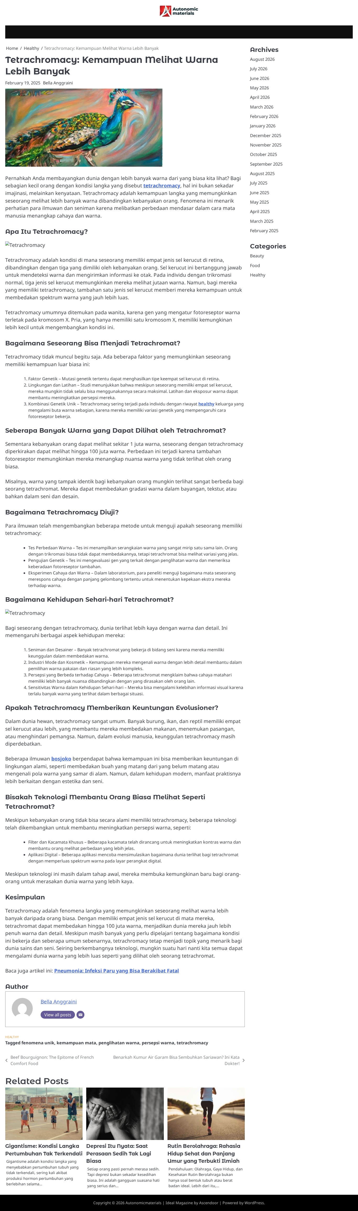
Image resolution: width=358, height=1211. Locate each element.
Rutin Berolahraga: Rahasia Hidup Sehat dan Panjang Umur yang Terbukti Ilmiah (203, 1153)
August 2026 (262, 59)
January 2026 (262, 126)
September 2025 (266, 164)
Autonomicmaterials (143, 1202)
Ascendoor (208, 1202)
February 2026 (264, 116)
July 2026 (258, 69)
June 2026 (259, 78)
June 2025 (259, 193)
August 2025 (262, 173)
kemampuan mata (76, 1043)
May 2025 (259, 202)
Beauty (257, 256)
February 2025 (264, 230)
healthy (206, 404)
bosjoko (61, 758)
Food (255, 265)
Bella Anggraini (58, 83)
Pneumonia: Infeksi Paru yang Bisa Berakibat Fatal (116, 970)
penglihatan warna (119, 1043)
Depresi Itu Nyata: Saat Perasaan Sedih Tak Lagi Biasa (118, 1153)
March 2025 (261, 221)
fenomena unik (37, 1043)
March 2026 (261, 107)
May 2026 (259, 88)
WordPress (254, 1202)
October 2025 (263, 155)
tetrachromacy (161, 185)
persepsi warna (158, 1043)
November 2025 (265, 145)
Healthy (12, 1037)
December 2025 (265, 135)
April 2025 (260, 212)
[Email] (80, 1015)
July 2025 (258, 183)
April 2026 (260, 97)
